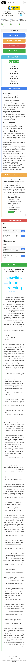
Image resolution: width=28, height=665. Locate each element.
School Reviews (14, 51)
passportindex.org (15, 209)
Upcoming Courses (14, 46)
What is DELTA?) (12, 241)
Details (22, 231)
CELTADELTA (12, 2)
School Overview (14, 35)
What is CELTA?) (12, 224)
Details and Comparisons (14, 40)
